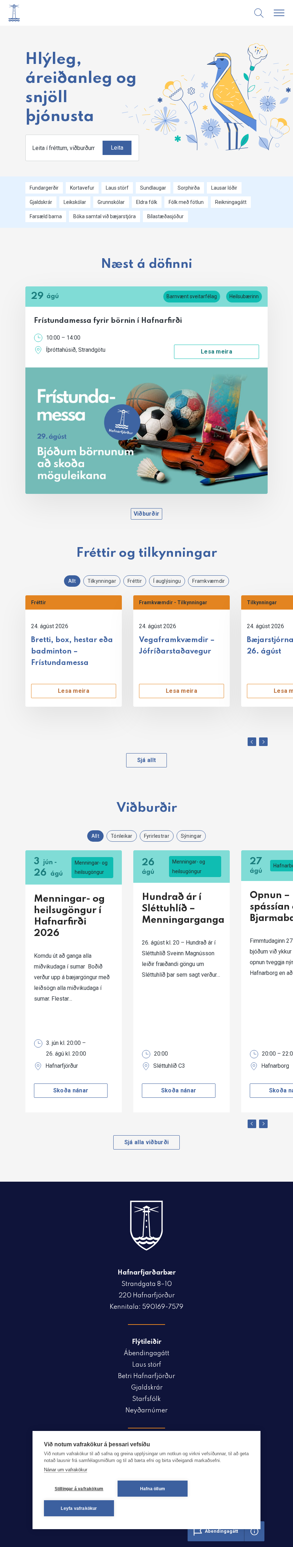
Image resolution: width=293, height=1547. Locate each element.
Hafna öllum (152, 1488)
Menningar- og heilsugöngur (91, 867)
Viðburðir (147, 513)
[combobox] (82, 148)
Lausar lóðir (224, 188)
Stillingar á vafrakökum (79, 1488)
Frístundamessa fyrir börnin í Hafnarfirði (108, 321)
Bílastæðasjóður (165, 216)
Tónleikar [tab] (122, 836)
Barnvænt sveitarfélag (192, 296)
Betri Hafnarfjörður (146, 1376)
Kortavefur (82, 188)
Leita (117, 147)
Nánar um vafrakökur (65, 1469)
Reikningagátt (231, 202)
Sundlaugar (153, 188)
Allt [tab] (72, 581)
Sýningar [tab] (191, 836)
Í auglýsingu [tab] (167, 581)
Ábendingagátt (146, 1353)
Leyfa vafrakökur (79, 1508)
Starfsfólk (146, 1399)
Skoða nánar (71, 1090)
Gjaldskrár (41, 202)
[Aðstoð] (254, 1531)
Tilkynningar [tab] (102, 581)
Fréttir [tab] (135, 581)
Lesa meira (216, 351)
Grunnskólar (111, 202)
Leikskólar (75, 202)
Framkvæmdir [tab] (208, 581)
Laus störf (117, 188)
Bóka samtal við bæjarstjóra (104, 216)
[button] (252, 741)
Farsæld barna (46, 216)
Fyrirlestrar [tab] (156, 836)
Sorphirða (189, 188)
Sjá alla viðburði (146, 1142)
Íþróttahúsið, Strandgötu (75, 349)
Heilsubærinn (244, 296)
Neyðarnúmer (146, 1410)
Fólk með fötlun (186, 202)
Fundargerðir (44, 188)
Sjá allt (146, 760)
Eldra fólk (146, 202)
